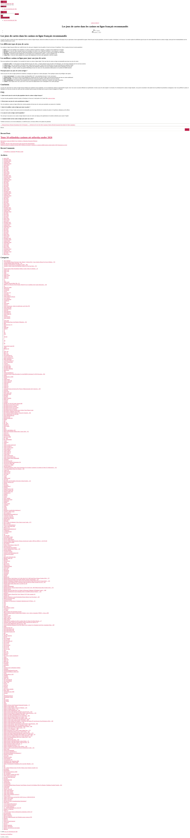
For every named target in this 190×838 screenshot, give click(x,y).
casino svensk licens (8, 455)
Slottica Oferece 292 (8, 738)
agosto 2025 (6, 165)
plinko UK (6, 659)
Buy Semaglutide (8, 439)
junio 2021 (6, 230)
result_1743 (6, 682)
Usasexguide (7, 786)
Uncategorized (7, 783)
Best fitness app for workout (10, 406)
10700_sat (6, 278)
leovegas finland (7, 550)
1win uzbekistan (7, 299)
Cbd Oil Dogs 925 (8, 461)
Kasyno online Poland (9, 539)
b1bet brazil (6, 391)
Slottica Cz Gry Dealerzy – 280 (11, 729)
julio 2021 (6, 229)
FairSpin (6, 487)
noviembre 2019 (7, 249)
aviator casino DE (8, 380)
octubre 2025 (7, 162)
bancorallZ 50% (7, 394)
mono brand (6, 567)
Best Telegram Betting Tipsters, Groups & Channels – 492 (17, 412)
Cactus (5, 440)
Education (6, 485)
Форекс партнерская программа (12, 827)
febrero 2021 (7, 235)
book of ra (6, 432)
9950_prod (6, 354)
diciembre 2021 (7, 222)
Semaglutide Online (8, 697)
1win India (6, 294)
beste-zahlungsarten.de (9, 415)
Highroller (6, 521)
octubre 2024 (7, 178)
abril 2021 (6, 233)
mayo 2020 (6, 246)
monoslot (6, 574)
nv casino (6, 610)
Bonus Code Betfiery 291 (10, 430)
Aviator (5, 378)
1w (4, 286)
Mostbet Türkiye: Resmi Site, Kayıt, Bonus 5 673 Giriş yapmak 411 (19, 594)
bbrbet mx (6, 399)
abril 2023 (6, 202)
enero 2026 (6, 158)
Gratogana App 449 (8, 515)
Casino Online (7, 450)
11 (4, 279)
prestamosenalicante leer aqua (10, 670)
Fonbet (5, 497)
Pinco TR (6, 651)
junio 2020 (6, 245)
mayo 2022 (6, 215)
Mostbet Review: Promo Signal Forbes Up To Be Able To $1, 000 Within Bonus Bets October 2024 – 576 (29, 587)
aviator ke (6, 384)
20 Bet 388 (6, 320)
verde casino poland (8, 791)
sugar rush (6, 755)
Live (5, 555)
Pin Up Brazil (7, 638)
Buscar (2, 127)
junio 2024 (6, 183)
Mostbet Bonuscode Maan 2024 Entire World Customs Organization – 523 (21, 579)
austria (5, 375)
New (5, 602)
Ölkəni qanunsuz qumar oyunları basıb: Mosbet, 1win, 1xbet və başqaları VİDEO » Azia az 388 (26, 613)
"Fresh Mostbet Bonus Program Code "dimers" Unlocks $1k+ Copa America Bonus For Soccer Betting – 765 (29, 262)
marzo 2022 (6, 218)
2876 (5, 334)
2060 (5, 323)
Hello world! (20, 151)
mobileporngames (8, 566)
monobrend (6, 571)
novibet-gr (6, 609)
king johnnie (6, 543)
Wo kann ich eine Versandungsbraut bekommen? (15, 801)
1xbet (5, 302)
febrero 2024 (7, 189)
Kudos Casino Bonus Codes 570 (11, 545)
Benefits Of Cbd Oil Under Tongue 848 (13, 403)
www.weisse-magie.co (9, 806)
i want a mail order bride (9, 526)
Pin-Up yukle (7, 649)
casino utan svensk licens (9, 457)
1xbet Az (6, 304)
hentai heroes (7, 519)
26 (4, 331)
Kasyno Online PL (8, 538)
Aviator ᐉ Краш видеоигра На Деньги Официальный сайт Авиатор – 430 (22, 388)
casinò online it (7, 453)
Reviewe (6, 686)
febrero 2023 (7, 205)
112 (4, 280)
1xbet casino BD (7, 307)
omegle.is (6, 614)
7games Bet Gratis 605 (9, 346)
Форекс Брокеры (8, 825)
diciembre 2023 (7, 191)
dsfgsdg (5, 483)
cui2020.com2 (7, 478)
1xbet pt (5, 315)
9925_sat (6, 352)
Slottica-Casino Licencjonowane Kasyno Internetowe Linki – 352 (19, 747)
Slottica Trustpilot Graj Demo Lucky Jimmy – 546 (15, 746)
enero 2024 (6, 190)
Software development (9, 750)
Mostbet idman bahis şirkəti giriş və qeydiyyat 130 (15, 583)
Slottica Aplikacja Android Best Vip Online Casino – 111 (17, 718)
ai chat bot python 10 (8, 360)
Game (5, 506)
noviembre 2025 (7, 161)
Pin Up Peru (6, 642)
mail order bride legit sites (10, 557)
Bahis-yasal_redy (8, 392)
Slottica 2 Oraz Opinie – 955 (10, 706)
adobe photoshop (8, 359)
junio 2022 (6, 214)
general (5, 509)
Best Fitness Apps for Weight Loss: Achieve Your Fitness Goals (18, 410)
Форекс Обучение (8, 826)
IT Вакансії (6, 530)
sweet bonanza (7, 758)
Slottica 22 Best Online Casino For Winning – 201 (15, 707)
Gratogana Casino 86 (9, 517)
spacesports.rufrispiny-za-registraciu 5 (12, 753)
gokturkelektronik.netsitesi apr (11, 514)
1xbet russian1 (7, 318)
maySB (5, 562)
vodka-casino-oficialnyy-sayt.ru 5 (11, 794)
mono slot (6, 569)
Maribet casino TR (8, 558)
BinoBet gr (6, 424)
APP (5, 371)
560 (4, 340)
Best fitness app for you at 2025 (11, 407)
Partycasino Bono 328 (9, 629)
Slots (5, 702)
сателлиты (6, 822)
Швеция (6, 829)
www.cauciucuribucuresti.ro (10, 803)
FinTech (5, 495)
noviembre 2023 (7, 193)
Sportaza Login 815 (8, 754)
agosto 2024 (6, 181)
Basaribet (6, 396)
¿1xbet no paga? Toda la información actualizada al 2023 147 (18, 811)
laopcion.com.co (7, 546)
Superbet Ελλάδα (8, 757)
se (4, 694)
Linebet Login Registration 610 (11, 553)
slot (4, 698)
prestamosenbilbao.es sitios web (11, 671)
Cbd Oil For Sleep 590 (9, 463)
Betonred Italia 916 (8, 418)
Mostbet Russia (7, 589)
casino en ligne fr (95, 22)
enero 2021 (6, 237)
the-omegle (6, 769)
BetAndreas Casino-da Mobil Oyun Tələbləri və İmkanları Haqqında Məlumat (19, 141)
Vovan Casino (7, 795)
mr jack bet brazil (8, 599)
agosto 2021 (6, 227)
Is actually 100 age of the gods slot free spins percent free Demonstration (18, 143)
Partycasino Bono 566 (9, 630)
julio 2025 (6, 166)
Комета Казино (7, 814)
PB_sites (6, 634)
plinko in (6, 658)
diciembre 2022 (7, 207)
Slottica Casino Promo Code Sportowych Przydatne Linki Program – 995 (21, 723)
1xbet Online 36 (7, 314)
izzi (4, 534)
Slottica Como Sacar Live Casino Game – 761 (14, 727)
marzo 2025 (6, 171)
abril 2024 (6, 186)
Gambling (6, 505)
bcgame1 (6, 400)
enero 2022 (6, 221)
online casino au (7, 618)
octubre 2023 (7, 194)
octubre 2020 (7, 241)
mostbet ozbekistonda (9, 586)
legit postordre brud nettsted (10, 547)
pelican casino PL (8, 635)
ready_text (6, 678)
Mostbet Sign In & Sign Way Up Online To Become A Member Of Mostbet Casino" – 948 (25, 590)
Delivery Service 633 (9, 482)
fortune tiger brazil (8, 499)
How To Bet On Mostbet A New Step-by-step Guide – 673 (17, 522)
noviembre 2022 (7, 209)
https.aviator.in (7, 523)
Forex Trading (7, 498)
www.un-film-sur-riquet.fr (10, 805)
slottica (5, 703)
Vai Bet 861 (6, 787)
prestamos (6, 669)
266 (4, 332)
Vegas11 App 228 (8, 789)
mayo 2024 (6, 185)
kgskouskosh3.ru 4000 (9, 542)
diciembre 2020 (7, 238)
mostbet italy (7, 585)
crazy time (6, 474)
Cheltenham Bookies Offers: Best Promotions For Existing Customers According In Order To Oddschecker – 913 (30, 467)
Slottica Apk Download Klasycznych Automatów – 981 (17, 715)
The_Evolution (7, 773)
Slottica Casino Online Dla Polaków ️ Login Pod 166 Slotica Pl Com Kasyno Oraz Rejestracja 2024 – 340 (28, 721)
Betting (5, 419)
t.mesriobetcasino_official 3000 (11, 762)
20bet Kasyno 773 (8, 324)
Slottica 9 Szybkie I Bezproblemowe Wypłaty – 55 (15, 714)
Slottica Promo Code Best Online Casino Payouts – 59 (16, 742)
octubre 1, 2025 (97, 32)
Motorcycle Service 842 (9, 598)
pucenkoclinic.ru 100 (8, 674)
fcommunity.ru (7, 493)
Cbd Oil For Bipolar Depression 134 (12, 462)
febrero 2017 (7, 254)
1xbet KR (6, 310)
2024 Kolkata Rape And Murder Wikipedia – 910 (15, 322)
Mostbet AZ (6, 577)
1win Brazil (6, 290)
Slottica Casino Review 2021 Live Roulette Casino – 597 (17, 725)
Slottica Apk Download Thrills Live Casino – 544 (15, 717)
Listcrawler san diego (9, 554)
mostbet (5, 575)
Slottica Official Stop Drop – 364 (11, 739)
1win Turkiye (7, 298)
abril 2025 (6, 170)
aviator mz (6, 386)
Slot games (6, 699)
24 (4, 330)
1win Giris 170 (7, 292)
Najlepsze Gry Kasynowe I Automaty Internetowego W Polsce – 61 (19, 601)
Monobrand (6, 570)
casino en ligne (51, 98)
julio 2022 (6, 213)
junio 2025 (6, 167)
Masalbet (6, 559)
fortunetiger (6, 501)
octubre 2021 (7, 225)
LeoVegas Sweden (8, 551)
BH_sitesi (6, 423)
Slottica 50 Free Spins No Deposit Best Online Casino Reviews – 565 (20, 713)
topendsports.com (8, 779)
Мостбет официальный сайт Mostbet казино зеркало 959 (18, 817)
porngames (6, 665)
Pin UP (5, 637)
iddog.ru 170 (7, 527)
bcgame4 (6, 402)
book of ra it (6, 434)
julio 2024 (6, 182)
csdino (5, 477)
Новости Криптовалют (9, 821)
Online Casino (7, 617)
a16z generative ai (8, 355)
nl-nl (5, 605)
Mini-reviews (7, 565)
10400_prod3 (7, 275)
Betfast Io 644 (7, 416)
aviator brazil (7, 379)
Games (5, 507)
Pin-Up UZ (6, 647)
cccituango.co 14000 (8, 465)
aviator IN (6, 383)
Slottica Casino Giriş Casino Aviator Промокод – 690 (16, 719)
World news (6, 802)
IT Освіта (6, 533)
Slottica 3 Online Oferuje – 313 (11, 709)
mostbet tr (6, 593)
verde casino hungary (9, 790)
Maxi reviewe (7, 561)
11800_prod (6, 282)
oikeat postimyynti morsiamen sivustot (12, 611)
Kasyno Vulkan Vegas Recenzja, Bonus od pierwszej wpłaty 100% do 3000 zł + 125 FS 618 (25, 541)
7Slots (5, 347)
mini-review (6, 563)
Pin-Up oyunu (7, 645)
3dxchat (5, 336)
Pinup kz (6, 654)
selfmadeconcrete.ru (8, 695)
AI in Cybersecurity (8, 362)
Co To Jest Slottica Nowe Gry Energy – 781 (14, 469)
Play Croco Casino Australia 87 (11, 655)
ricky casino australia (8, 689)
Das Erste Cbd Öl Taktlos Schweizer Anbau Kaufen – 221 (17, 481)
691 (4, 343)
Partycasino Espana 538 (9, 631)
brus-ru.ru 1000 (7, 436)
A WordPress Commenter (10, 151)
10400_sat (6, 276)
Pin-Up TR (6, 646)
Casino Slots (6, 454)
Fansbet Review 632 (8, 489)
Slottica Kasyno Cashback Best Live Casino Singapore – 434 (18, 735)
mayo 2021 (6, 231)
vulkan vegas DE (8, 799)
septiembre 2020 (7, 242)
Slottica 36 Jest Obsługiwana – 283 (12, 710)
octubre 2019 (7, 250)
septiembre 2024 (7, 179)
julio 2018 (6, 253)
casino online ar (7, 451)
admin (98, 30)
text (4, 766)
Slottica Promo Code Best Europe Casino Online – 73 (16, 741)
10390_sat (6, 274)
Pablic (5, 626)
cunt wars (6, 479)
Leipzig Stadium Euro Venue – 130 (12, 549)
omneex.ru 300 (7, 615)
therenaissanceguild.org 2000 (10, 771)
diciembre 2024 (7, 175)
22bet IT (6, 328)
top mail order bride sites (9, 777)
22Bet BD (6, 327)
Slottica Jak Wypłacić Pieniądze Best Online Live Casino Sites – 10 (19, 734)
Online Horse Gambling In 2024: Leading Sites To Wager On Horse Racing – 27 (23, 621)
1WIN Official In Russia (9, 296)
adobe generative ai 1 (9, 358)
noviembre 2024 (7, 177)
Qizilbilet (6, 675)
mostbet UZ (6, 595)
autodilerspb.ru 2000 (8, 376)
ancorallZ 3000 (7, 367)
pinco (5, 650)
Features (5, 494)
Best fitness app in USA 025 (10, 408)
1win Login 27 (7, 295)
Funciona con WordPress (6, 834)
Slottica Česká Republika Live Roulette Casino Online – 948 (18, 726)
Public (5, 673)
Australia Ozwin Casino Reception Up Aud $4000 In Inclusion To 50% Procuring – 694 (24, 374)
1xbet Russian (7, 316)
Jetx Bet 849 (6, 535)
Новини (6, 818)
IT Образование (8, 531)
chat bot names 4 (7, 466)
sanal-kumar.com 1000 (9, 691)
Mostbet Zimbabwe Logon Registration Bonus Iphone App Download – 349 (21, 597)
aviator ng (6, 387)
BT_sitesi (6, 438)
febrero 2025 (7, 173)
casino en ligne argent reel (10, 445)
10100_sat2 (6, 270)
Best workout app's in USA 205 (11, 414)
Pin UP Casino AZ (8, 641)
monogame (6, 573)
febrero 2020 (7, 247)
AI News (6, 363)
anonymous (6, 370)
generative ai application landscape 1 (12, 510)
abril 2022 (6, 217)
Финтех (5, 823)
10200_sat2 (6, 271)
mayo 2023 (6, 201)
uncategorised (7, 782)
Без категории (7, 813)
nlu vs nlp (6, 606)
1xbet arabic (6, 303)
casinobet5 (6, 459)
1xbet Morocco (7, 312)
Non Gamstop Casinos (9, 607)
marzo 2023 (6, 203)
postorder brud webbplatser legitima (12, 667)
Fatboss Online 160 (8, 491)
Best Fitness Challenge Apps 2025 (12, 411)
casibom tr (6, 442)
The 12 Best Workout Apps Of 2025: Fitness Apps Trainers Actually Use (21, 767)
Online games (7, 619)
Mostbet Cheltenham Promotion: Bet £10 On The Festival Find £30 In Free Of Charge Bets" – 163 (27, 581)
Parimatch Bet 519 (8, 627)
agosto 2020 (6, 243)
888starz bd (6, 348)
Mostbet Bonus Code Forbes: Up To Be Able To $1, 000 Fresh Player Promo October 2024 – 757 (27, 578)
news (5, 603)
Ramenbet (6, 677)
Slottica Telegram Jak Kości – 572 (12, 745)
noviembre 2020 (7, 239)
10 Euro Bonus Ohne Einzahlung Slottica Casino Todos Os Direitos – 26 (21, 268)
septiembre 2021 (7, 226)
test (4, 765)
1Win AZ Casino (8, 287)
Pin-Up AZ (6, 643)
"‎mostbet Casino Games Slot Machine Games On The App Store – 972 (20, 266)
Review (5, 683)
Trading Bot (6, 781)
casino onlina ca (7, 449)
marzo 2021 (6, 234)
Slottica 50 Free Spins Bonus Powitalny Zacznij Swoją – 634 (18, 711)
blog (5, 427)
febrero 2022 (7, 219)
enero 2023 (6, 206)
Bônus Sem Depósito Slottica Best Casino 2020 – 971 (16, 431)
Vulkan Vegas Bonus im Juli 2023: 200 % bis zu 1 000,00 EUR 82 (19, 797)
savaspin (6, 693)
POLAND (6, 662)
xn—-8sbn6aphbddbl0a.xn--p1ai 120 (12, 807)
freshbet (5, 502)
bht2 (5, 420)
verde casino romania (9, 793)
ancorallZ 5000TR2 (8, 368)
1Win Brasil (6, 288)
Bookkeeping (7, 435)
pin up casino (7, 639)
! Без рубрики (7, 260)
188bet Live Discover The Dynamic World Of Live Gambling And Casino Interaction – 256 (25, 284)
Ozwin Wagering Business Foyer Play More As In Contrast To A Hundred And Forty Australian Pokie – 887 (29, 625)
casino (5, 443)
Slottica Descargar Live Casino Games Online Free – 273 (17, 730)
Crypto (5, 475)
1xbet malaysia (7, 311)
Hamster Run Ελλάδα (9, 518)
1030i (5, 272)
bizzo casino (6, 426)
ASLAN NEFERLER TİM (7, 3)
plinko (5, 657)
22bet (5, 326)
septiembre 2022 (7, 211)
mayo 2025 (6, 169)
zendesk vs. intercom (8, 809)
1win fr (5, 291)
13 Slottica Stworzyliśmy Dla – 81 (12, 283)
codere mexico (7, 471)
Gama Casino (7, 503)
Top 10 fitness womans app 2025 (11, 774)
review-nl (6, 685)
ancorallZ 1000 (7, 366)
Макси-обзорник (8, 815)
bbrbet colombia (7, 398)
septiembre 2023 (7, 195)
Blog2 (5, 428)
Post (5, 666)
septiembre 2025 (7, 163)
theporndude (6, 770)
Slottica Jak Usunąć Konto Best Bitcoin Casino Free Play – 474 (18, 733)
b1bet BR (6, 390)
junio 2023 (6, 199)
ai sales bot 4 (7, 364)
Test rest (2, 142)
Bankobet (6, 395)
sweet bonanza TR (8, 759)
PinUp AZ (6, 653)
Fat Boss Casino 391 (8, 490)
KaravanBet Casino (8, 537)
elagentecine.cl (7, 486)
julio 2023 (6, 198)
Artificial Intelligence (8, 372)
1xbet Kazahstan (7, 308)
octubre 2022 (7, 210)
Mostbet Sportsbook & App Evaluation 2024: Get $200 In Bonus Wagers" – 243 (22, 591)
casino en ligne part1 (8, 447)
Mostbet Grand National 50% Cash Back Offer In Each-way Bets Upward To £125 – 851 (25, 582)
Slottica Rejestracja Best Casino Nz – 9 (13, 743)
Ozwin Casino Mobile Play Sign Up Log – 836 (15, 623)
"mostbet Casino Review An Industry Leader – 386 (16, 264)
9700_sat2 (6, 351)
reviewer (6, 687)
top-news (6, 778)
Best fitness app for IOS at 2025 (11, 404)
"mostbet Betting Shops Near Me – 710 (13, 263)
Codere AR (6, 470)
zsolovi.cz (6, 810)
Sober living (6, 749)
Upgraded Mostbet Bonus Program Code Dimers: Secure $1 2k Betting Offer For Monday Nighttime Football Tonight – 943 (33, 785)
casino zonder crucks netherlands (11, 458)
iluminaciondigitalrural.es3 (10, 529)
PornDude (6, 663)
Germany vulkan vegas (9, 511)
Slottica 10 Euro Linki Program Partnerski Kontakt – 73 (17, 705)
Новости (6, 819)
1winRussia (6, 300)
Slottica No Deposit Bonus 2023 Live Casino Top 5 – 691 (17, 737)
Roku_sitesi (6, 690)
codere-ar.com (7, 473)
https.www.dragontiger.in (9, 525)
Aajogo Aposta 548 (8, 356)
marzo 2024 (6, 187)
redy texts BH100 (8, 679)
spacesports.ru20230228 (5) (10, 751)
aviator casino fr (7, 382)
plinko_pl (6, 661)
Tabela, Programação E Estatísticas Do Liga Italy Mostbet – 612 (19, 763)
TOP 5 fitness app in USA (10, 775)
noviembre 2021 (7, 223)
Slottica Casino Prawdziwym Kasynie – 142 (14, 722)
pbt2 (5, 633)
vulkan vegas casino (8, 798)
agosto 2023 (6, 197)
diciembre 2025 (7, 159)
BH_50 (5, 422)
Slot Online (6, 701)
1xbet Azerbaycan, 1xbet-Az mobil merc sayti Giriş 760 (17, 306)
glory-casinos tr (7, 513)
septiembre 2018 (7, 251)
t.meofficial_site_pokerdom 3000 (11, 761)
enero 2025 (6, 174)
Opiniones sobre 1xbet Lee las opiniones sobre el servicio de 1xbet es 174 (21, 622)
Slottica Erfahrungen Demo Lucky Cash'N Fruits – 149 (16, 731)
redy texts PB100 (8, 681)
